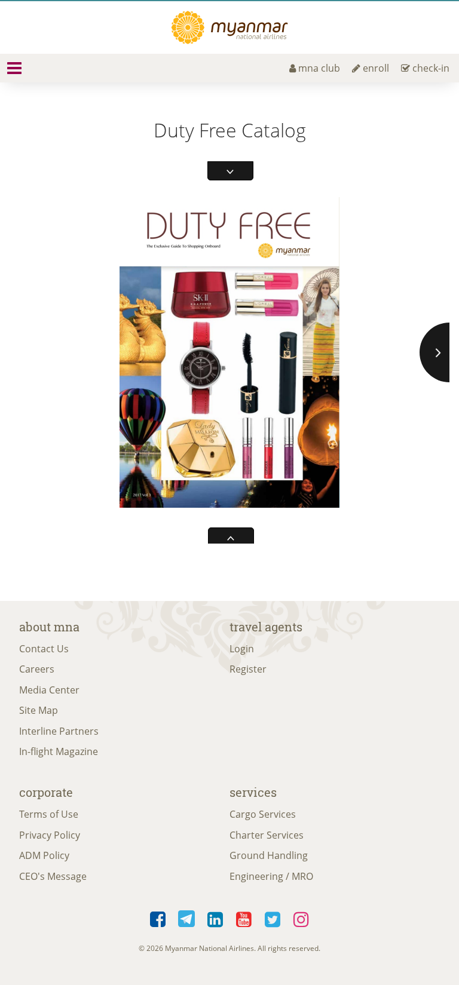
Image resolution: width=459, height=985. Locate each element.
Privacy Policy (49, 835)
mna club (319, 68)
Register (248, 669)
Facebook (157, 916)
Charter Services (267, 835)
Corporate (46, 792)
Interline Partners (59, 731)
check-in (430, 68)
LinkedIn (215, 916)
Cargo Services (263, 814)
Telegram (186, 916)
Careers (36, 669)
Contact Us (44, 648)
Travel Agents (266, 626)
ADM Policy (44, 855)
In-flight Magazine (58, 751)
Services (253, 792)
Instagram (301, 916)
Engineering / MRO (271, 876)
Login (242, 648)
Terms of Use (48, 814)
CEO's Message (53, 876)
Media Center (49, 689)
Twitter (272, 916)
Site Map (38, 710)
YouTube (243, 916)
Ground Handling (269, 855)
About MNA (49, 626)
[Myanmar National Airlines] (229, 27)
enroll (376, 68)
